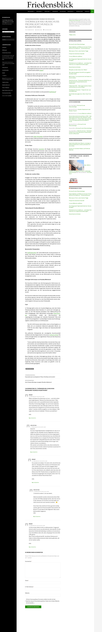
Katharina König (54, 335)
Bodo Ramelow (29, 368)
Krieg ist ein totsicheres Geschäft (76, 53)
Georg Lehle (39, 29)
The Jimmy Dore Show (6, 93)
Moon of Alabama (5, 87)
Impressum (87, 11)
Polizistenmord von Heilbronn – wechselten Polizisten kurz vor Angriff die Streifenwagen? (80, 63)
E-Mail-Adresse (29, 586)
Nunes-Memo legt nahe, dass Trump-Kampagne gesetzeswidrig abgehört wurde (80, 120)
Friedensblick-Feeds (76, 188)
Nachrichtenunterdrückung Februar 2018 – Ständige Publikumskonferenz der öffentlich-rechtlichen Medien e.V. (80, 117)
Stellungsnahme (51, 33)
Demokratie (39, 11)
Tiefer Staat (47, 11)
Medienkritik (55, 11)
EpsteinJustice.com (6, 84)
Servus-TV (4, 78)
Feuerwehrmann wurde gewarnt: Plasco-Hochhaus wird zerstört (40, 375)
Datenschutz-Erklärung (74, 20)
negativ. (41, 70)
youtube (9, 95)
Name (27, 580)
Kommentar (28, 561)
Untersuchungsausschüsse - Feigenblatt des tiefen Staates (40, 19)
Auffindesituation (31, 252)
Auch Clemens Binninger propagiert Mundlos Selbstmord (38, 381)
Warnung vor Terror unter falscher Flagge (78, 51)
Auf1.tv (5, 75)
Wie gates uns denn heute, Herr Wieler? (78, 69)
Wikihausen (4, 50)
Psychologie (63, 11)
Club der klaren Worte (6, 52)
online (72, 34)
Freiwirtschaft (79, 11)
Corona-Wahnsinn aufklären (75, 56)
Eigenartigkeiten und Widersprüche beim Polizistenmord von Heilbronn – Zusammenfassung (80, 47)
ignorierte (41, 149)
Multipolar (4, 47)
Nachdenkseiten (5, 70)
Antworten (33, 418)
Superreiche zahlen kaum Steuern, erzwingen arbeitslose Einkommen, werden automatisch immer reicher (80, 144)
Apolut (3, 72)
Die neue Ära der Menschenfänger (77, 44)
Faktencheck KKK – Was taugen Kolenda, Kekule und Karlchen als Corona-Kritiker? (80, 86)
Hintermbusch (5, 67)
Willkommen (30, 11)
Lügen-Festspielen (38, 136)
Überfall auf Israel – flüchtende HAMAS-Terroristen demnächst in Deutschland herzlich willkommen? (80, 82)
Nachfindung (52, 91)
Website (27, 593)
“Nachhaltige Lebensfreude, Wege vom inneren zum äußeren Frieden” (8, 21)
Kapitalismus (70, 11)
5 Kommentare (47, 29)
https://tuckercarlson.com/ (7, 90)
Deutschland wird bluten (74, 67)
